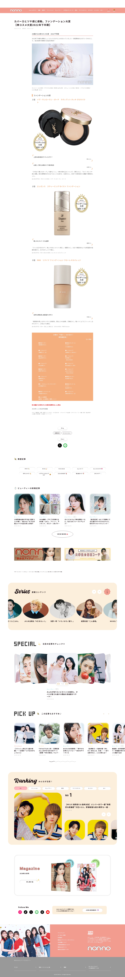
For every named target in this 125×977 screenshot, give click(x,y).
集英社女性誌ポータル (63, 949)
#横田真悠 (57, 433)
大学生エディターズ (68, 10)
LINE (65, 445)
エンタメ (96, 10)
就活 (76, 10)
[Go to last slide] (94, 592)
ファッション (50, 10)
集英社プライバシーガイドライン (66, 940)
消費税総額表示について (64, 944)
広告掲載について (62, 942)
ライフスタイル (83, 10)
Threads (42, 912)
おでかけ (90, 10)
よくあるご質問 (62, 935)
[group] (38, 816)
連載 (39, 10)
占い (102, 10)
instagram (20, 912)
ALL (21, 788)
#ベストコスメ (66, 433)
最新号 (43, 10)
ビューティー (58, 10)
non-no (99, 948)
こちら (101, 942)
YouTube (48, 912)
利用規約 (60, 937)
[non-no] (16, 10)
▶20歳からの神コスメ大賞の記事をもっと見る (46, 405)
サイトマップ (61, 932)
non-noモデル (32, 10)
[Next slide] (99, 592)
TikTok (25, 912)
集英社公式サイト (62, 947)
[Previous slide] (58, 684)
